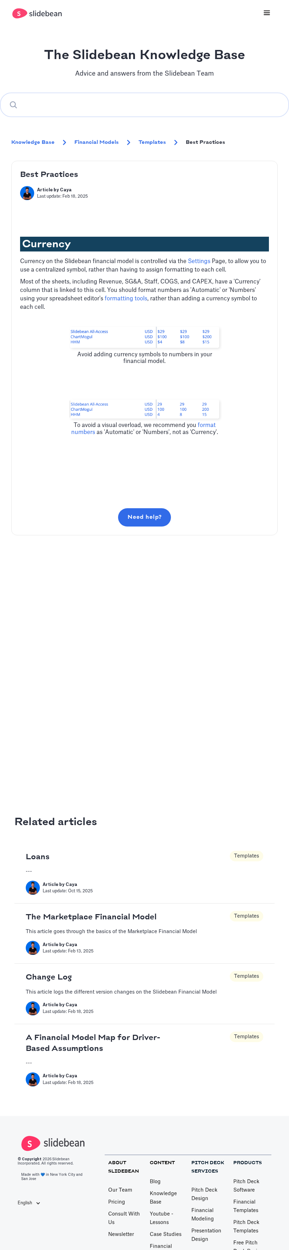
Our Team (120, 1190)
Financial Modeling (202, 1215)
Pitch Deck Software (246, 1186)
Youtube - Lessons (161, 1218)
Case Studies (166, 1234)
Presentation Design (206, 1235)
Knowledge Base (163, 1198)
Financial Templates (245, 1206)
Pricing (116, 1202)
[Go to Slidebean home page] (37, 13)
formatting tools (126, 298)
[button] (33, 1203)
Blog (155, 1181)
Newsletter (121, 1234)
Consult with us (124, 1218)
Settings (199, 261)
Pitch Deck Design (204, 1194)
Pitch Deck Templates (246, 1226)
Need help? (145, 517)
